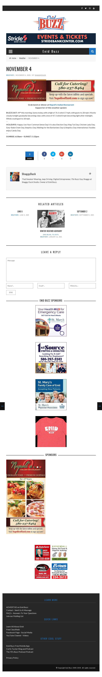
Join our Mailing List (14, 616)
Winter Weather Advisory (51, 231)
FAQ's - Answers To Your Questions (21, 613)
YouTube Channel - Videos (17, 635)
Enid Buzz (68, 668)
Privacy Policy (12, 658)
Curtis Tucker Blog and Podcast (19, 649)
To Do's (55, 235)
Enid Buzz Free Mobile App (18, 646)
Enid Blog (47, 235)
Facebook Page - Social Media (19, 632)
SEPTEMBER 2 (82, 211)
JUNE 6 (20, 211)
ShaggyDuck (40, 75)
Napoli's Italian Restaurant (62, 104)
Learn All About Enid (15, 626)
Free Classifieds (13, 629)
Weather (10, 75)
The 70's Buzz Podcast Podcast (19, 652)
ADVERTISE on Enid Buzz (17, 607)
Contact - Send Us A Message (18, 610)
